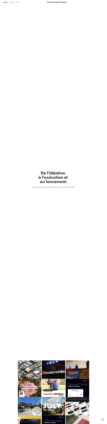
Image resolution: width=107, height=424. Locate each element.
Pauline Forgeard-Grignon (57, 2)
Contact (17, 2)
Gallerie (5, 2)
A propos (11, 2)
